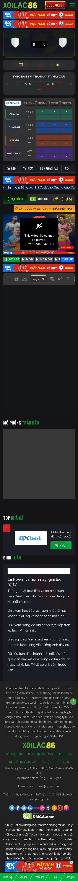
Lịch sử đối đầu (49, 168)
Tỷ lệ (54, 877)
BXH (67, 168)
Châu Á (30, 103)
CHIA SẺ (67, 259)
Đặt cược (61, 545)
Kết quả (70, 877)
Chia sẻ (67, 199)
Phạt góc (67, 103)
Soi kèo (24, 877)
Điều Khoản (65, 754)
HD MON (46, 259)
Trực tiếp (8, 877)
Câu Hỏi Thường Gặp (22, 762)
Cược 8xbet (55, 5)
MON (29, 259)
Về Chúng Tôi (14, 754)
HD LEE (14, 259)
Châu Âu (42, 103)
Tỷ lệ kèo (28, 168)
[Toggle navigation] (72, 5)
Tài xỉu (54, 103)
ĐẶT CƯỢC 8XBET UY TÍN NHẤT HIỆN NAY (45, 208)
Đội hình (11, 168)
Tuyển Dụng (61, 762)
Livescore (39, 877)
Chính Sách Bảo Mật (39, 754)
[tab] (15, 199)
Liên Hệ (44, 762)
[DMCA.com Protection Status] (39, 815)
